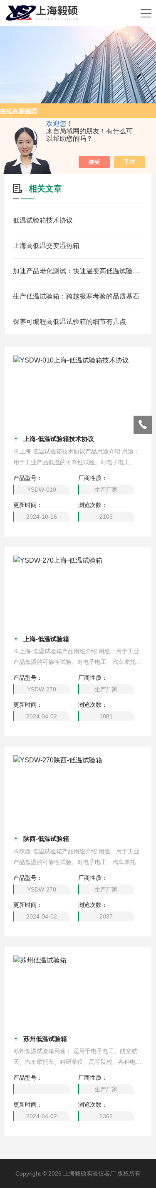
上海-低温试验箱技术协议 (58, 438)
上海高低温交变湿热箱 (46, 245)
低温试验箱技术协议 (43, 220)
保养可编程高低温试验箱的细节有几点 (69, 321)
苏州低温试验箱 (45, 1038)
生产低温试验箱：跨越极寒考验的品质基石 (76, 296)
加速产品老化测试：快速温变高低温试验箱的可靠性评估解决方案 (78, 270)
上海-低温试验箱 (46, 638)
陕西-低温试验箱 (46, 838)
